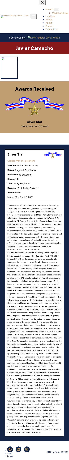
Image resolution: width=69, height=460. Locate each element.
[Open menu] (33, 16)
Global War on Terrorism (34, 126)
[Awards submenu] (56, 9)
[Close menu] (42, 2)
